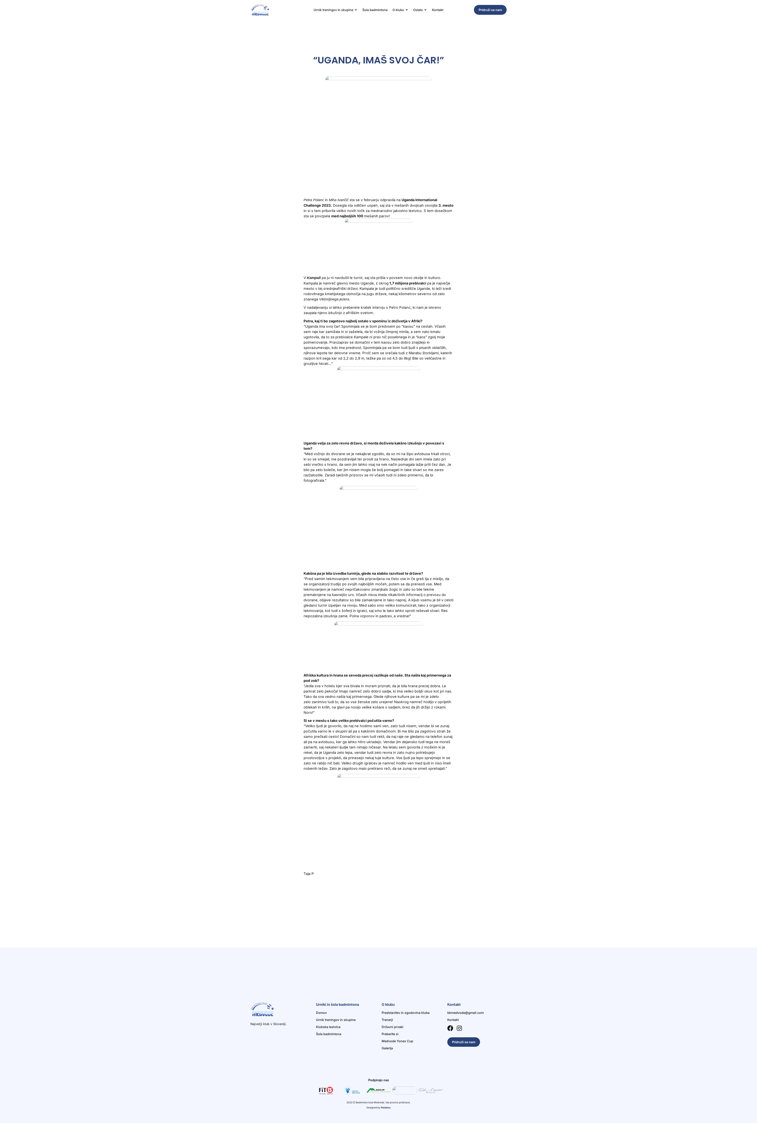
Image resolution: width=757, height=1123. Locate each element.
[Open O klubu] (406, 9)
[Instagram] (459, 1028)
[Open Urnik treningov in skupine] (355, 9)
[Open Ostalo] (425, 9)
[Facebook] (450, 1028)
